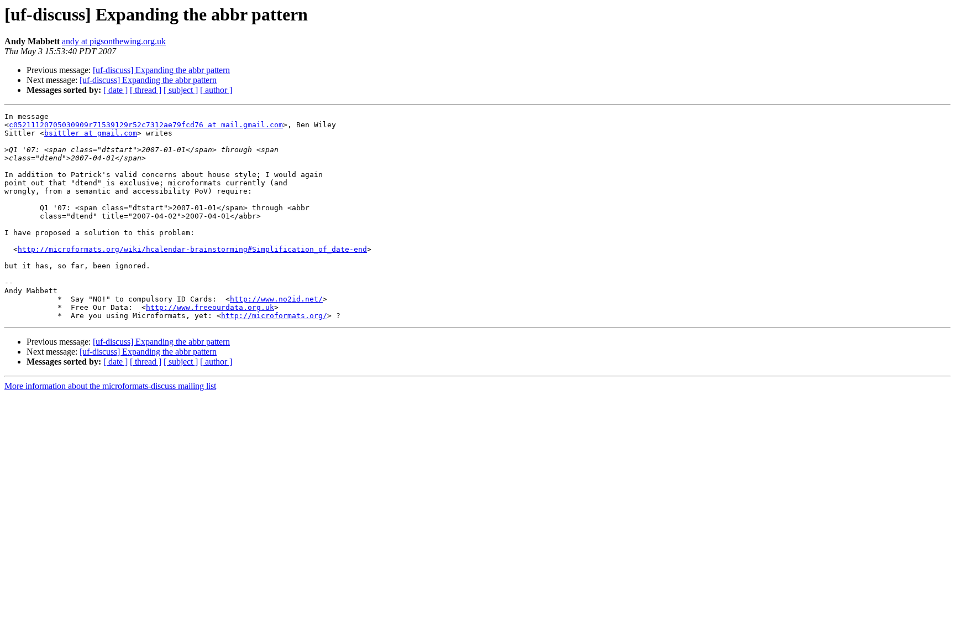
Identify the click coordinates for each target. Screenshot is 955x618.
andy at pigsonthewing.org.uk (114, 41)
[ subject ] (181, 90)
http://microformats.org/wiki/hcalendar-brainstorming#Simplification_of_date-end (192, 249)
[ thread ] (145, 90)
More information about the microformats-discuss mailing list (110, 386)
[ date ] (115, 90)
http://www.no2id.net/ (276, 299)
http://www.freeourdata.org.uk (210, 307)
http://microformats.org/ (274, 315)
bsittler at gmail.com (90, 133)
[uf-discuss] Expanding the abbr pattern (161, 70)
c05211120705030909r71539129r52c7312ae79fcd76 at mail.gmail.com (146, 125)
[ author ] (216, 90)
